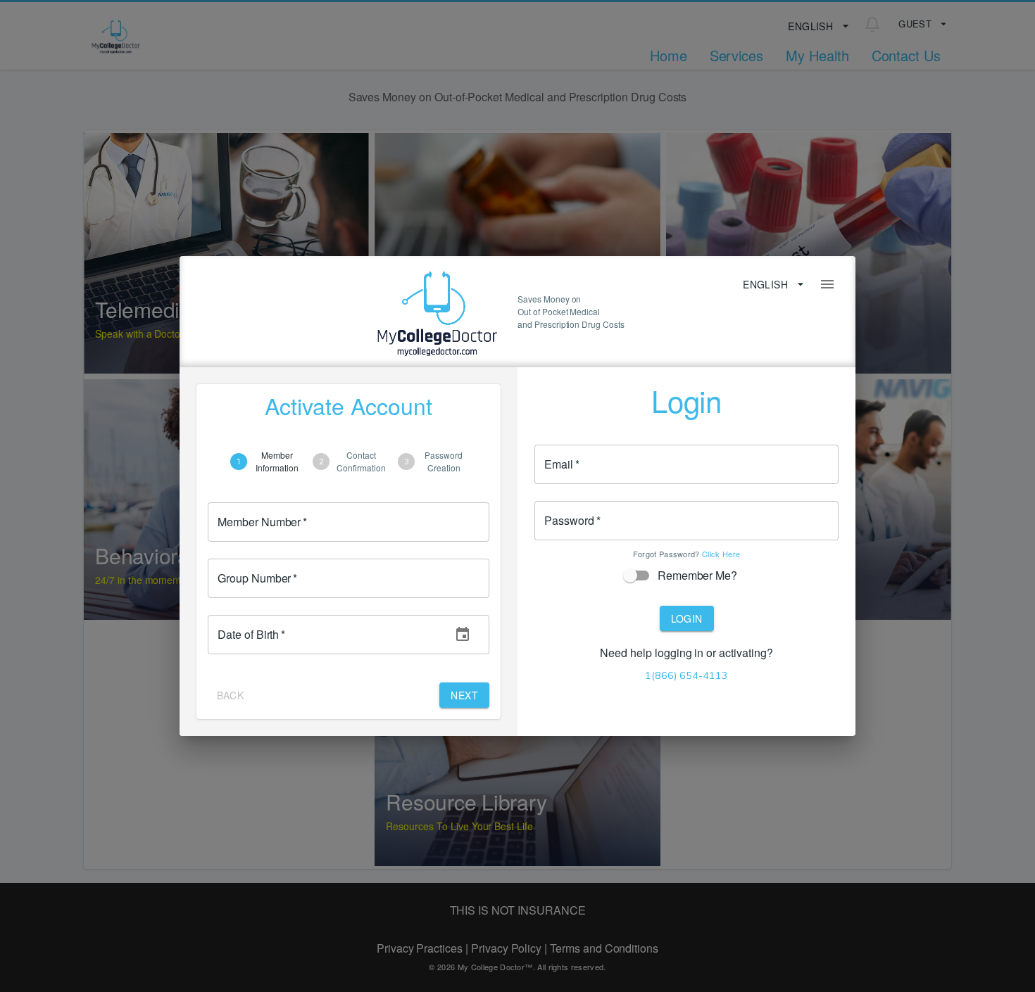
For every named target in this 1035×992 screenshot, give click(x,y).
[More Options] (827, 284)
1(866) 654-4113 (686, 675)
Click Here (721, 553)
